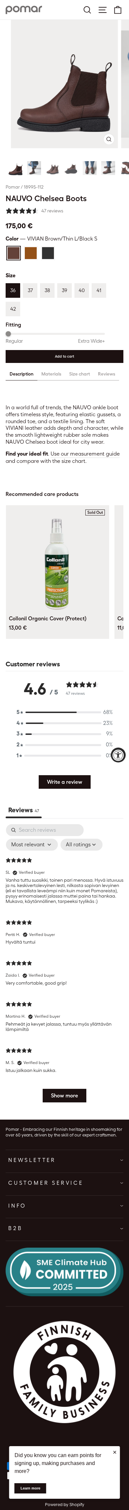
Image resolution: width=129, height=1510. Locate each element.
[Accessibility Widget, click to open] (118, 755)
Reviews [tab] (23, 810)
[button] (15, 168)
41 (99, 290)
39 (64, 290)
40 (82, 290)
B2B (15, 1228)
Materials (51, 374)
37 (30, 290)
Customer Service (45, 1183)
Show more (64, 1095)
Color (51, 239)
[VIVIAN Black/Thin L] (48, 253)
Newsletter (32, 1160)
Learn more (30, 1488)
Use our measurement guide (85, 454)
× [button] (115, 1452)
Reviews (106, 374)
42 (13, 309)
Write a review (64, 782)
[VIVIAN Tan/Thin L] (30, 253)
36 (13, 290)
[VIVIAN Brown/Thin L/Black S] (13, 253)
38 (47, 290)
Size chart (79, 374)
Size (11, 275)
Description (21, 374)
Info (17, 1206)
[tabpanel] (64, 966)
